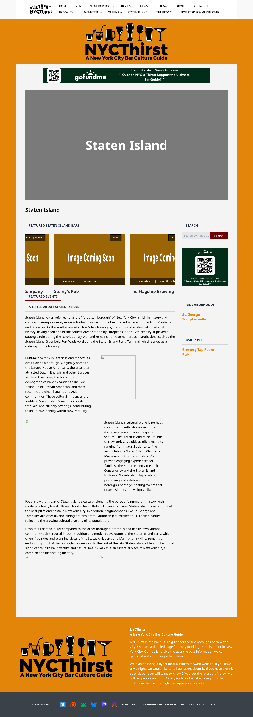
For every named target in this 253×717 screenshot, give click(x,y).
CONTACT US (201, 6)
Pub (90, 237)
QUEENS (113, 12)
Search (219, 235)
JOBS (191, 704)
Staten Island (42, 281)
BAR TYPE (127, 6)
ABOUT (181, 6)
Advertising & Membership (199, 12)
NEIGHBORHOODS (102, 6)
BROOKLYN (66, 12)
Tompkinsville (142, 281)
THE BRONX (164, 12)
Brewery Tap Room (157, 237)
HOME (63, 6)
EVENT (78, 6)
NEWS (144, 6)
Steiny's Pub (41, 291)
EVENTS (136, 704)
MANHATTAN (90, 12)
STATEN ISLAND (138, 12)
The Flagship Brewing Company (137, 291)
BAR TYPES (170, 704)
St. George (65, 281)
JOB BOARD (162, 6)
